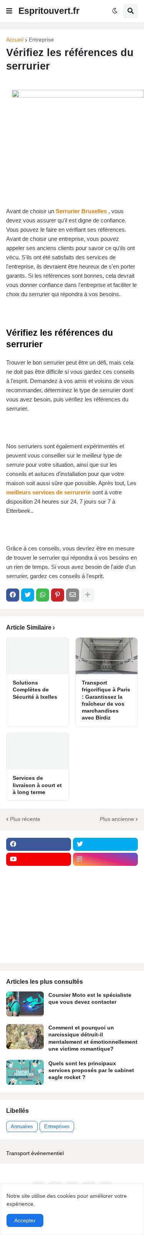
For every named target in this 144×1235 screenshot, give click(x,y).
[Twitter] (27, 595)
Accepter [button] (25, 1220)
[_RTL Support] (38, 919)
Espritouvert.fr (48, 11)
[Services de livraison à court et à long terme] (38, 751)
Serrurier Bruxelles (81, 211)
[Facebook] (12, 595)
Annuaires (22, 1126)
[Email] (72, 595)
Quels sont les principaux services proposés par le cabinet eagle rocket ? (91, 1070)
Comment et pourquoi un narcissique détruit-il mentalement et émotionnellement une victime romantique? (92, 1038)
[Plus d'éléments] (87, 595)
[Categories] (38, 934)
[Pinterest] (57, 595)
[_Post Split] (105, 889)
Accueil (14, 39)
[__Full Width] (38, 874)
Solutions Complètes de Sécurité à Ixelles (35, 690)
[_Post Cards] (38, 889)
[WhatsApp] (42, 595)
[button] (9, 11)
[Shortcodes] (38, 949)
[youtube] (38, 859)
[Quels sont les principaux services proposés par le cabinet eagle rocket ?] (25, 1072)
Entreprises (57, 1126)
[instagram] (105, 859)
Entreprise (41, 39)
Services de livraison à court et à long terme (37, 785)
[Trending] (105, 919)
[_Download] (38, 904)
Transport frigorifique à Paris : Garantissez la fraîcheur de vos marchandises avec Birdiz (106, 700)
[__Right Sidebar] (105, 874)
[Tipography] (105, 934)
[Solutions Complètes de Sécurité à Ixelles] (38, 656)
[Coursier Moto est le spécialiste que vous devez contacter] (25, 1003)
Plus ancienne (117, 819)
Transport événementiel (35, 1153)
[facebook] (38, 844)
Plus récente (25, 819)
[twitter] (105, 844)
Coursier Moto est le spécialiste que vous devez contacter (89, 998)
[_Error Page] (105, 904)
